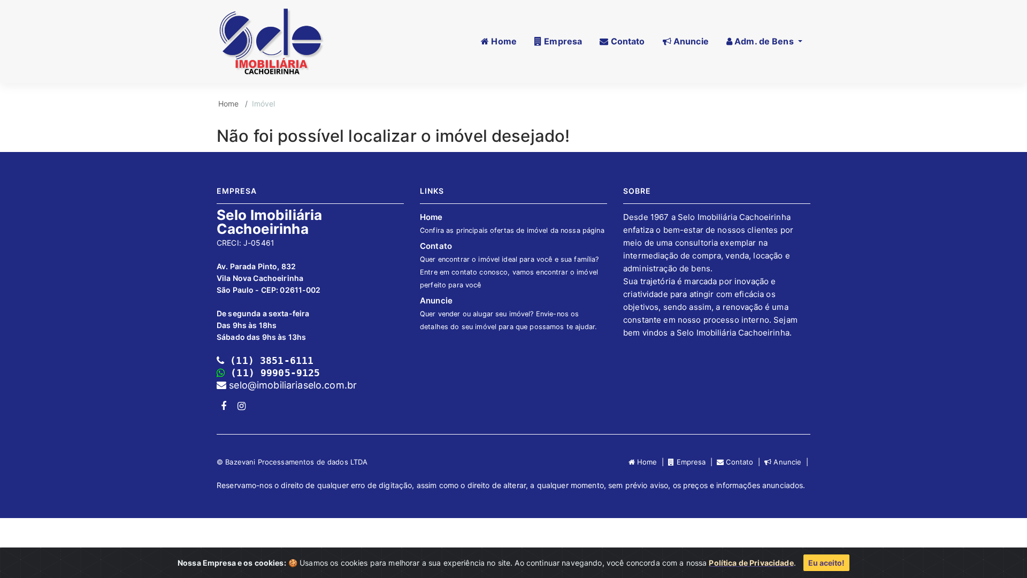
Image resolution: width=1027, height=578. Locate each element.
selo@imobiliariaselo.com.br (291, 385)
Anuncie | (790, 462)
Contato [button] (626, 41)
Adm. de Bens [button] (764, 41)
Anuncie (508, 313)
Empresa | (695, 462)
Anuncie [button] (690, 41)
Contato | (744, 462)
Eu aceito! (826, 562)
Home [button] (503, 41)
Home (228, 103)
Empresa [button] (562, 41)
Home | (651, 462)
